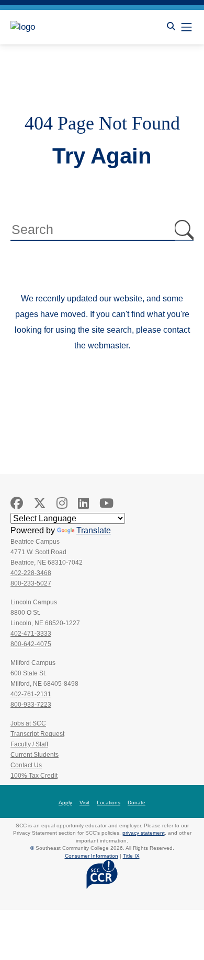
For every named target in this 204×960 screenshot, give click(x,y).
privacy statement (143, 833)
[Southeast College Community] (57, 27)
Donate (136, 802)
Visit (84, 802)
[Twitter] (39, 503)
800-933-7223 (30, 704)
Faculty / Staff (29, 744)
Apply (65, 802)
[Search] (171, 26)
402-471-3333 (30, 633)
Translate (93, 530)
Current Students (34, 754)
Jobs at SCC (28, 723)
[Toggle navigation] (186, 27)
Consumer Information (91, 856)
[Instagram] (61, 503)
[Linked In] (83, 503)
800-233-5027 (30, 583)
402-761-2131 (30, 694)
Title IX (131, 856)
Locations (108, 802)
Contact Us (26, 765)
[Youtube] (106, 503)
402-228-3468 (30, 573)
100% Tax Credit (34, 775)
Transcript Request (37, 733)
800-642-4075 (30, 644)
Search (184, 230)
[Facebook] (16, 503)
